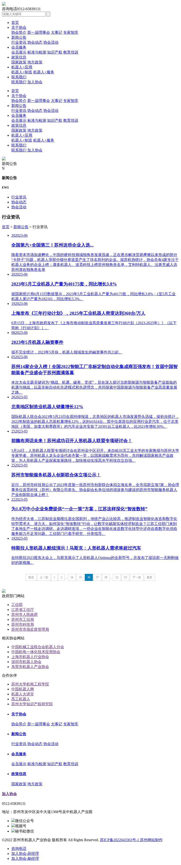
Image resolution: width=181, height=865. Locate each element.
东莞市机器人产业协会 (30, 667)
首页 (15, 23)
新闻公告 (18, 37)
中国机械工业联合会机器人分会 (37, 647)
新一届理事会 (38, 32)
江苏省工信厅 (22, 610)
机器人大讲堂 (22, 694)
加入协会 (34, 82)
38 (105, 577)
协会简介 (18, 32)
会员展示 (18, 52)
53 (125, 577)
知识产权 (54, 52)
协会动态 (34, 42)
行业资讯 (18, 42)
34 (71, 577)
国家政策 (18, 62)
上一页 (44, 577)
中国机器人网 (22, 689)
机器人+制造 (21, 72)
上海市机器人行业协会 (30, 657)
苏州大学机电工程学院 (30, 684)
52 (116, 577)
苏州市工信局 (22, 619)
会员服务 (18, 47)
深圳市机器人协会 (26, 662)
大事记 (56, 32)
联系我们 (18, 77)
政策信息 (18, 57)
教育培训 (70, 52)
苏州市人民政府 (24, 615)
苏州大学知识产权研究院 (32, 704)
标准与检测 (36, 52)
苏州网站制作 (151, 840)
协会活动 (50, 42)
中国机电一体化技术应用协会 (35, 652)
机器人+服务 (43, 72)
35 (80, 577)
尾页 (149, 577)
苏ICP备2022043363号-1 (120, 840)
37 (97, 577)
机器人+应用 (21, 67)
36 (88, 577)
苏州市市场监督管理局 (30, 629)
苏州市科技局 (22, 624)
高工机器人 (20, 699)
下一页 (136, 577)
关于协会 (18, 27)
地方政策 (34, 62)
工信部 (17, 605)
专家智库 (70, 32)
